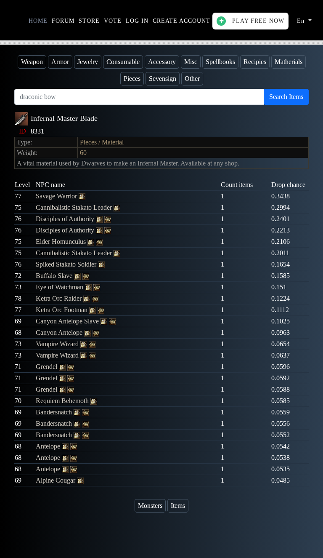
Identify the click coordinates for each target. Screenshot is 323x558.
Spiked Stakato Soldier (67, 264)
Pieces (132, 78)
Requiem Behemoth (63, 400)
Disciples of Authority (66, 218)
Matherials (288, 61)
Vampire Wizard (58, 343)
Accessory (162, 61)
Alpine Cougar (56, 480)
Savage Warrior (57, 196)
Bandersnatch (55, 412)
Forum (63, 21)
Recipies (255, 61)
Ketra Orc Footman (62, 309)
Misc (190, 61)
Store (89, 21)
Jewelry (87, 61)
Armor (60, 61)
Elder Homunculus (61, 241)
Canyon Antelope (60, 332)
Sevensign (162, 78)
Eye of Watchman (60, 287)
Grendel (47, 366)
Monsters (150, 505)
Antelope (49, 446)
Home (38, 21)
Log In (137, 21)
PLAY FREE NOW (257, 21)
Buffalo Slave (55, 275)
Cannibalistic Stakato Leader (75, 207)
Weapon (32, 61)
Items (178, 505)
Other (192, 78)
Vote (113, 21)
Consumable (123, 61)
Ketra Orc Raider (59, 298)
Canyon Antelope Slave (68, 321)
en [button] (302, 21)
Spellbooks (220, 61)
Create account (181, 21)
